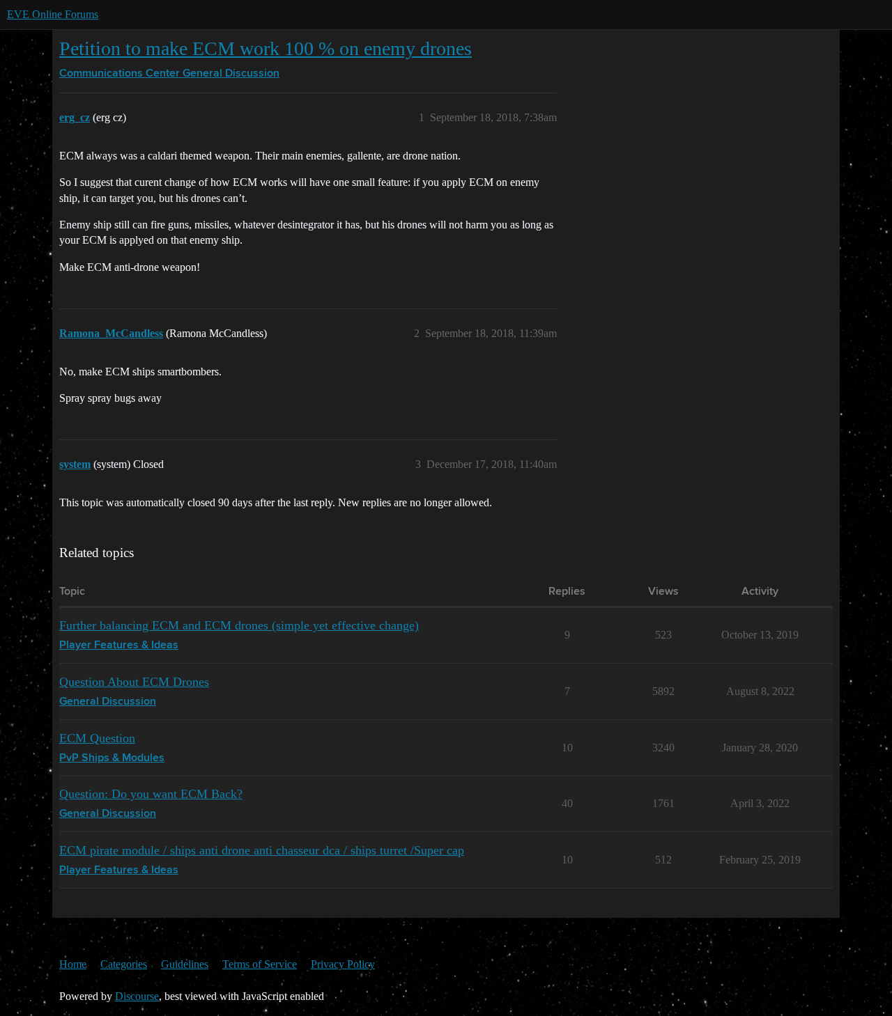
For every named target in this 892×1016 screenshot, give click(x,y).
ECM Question (97, 738)
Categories (123, 964)
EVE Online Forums (52, 14)
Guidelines (184, 964)
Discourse (137, 996)
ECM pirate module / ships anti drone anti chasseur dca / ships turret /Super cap (261, 850)
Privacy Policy (343, 964)
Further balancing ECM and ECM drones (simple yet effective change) (239, 625)
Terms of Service (259, 964)
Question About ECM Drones (134, 682)
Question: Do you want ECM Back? (151, 794)
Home (72, 964)
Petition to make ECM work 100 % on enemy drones (265, 48)
